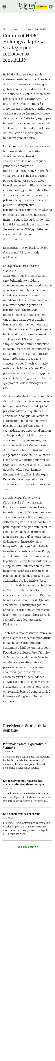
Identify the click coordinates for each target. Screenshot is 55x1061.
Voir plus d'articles (28, 846)
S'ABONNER (42, 7)
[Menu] (4, 7)
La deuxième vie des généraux (21, 814)
